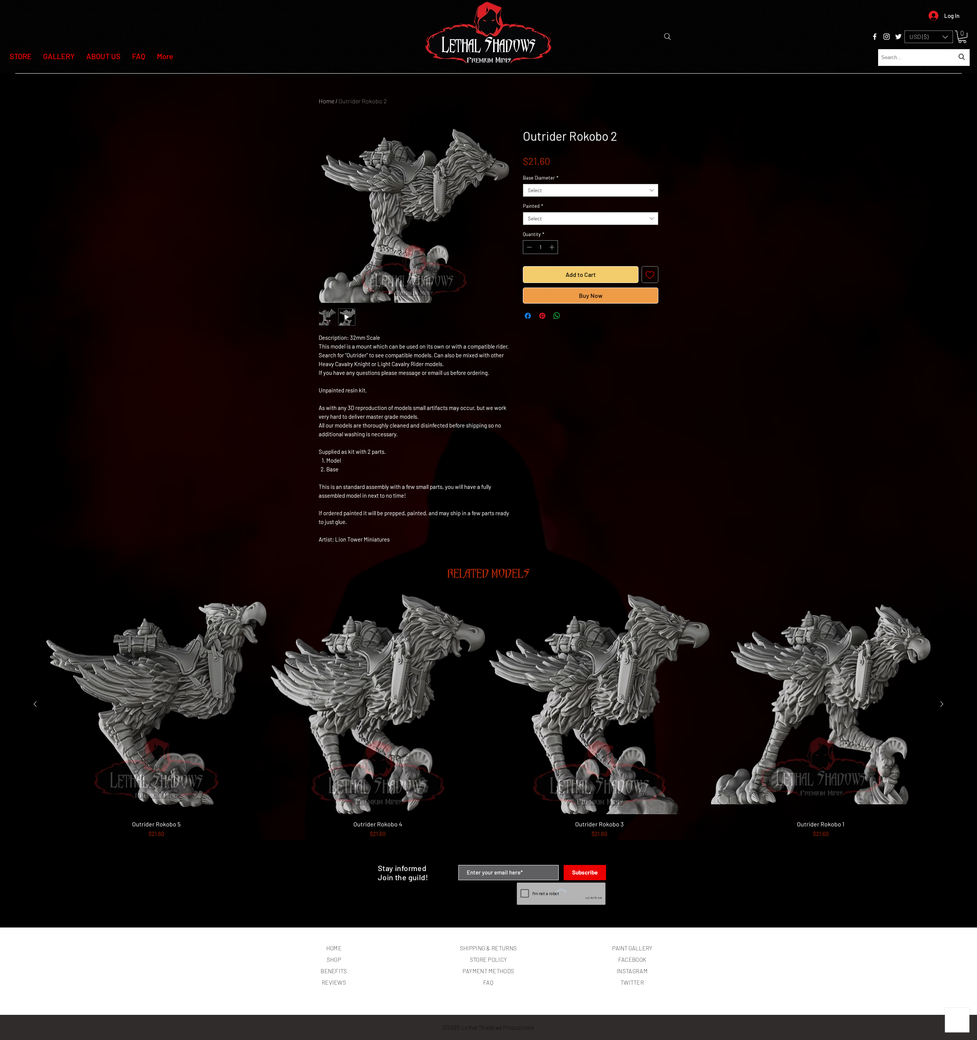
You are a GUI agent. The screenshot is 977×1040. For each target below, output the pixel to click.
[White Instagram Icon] (886, 36)
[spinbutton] (540, 247)
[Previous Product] (35, 704)
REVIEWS (334, 982)
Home (326, 100)
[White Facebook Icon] (875, 36)
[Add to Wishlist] (650, 274)
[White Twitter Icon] (898, 36)
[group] (488, 726)
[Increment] (552, 247)
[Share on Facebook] (527, 315)
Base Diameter (540, 178)
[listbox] (928, 37)
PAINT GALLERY (632, 948)
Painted (533, 206)
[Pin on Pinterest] (542, 315)
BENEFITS (334, 971)
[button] (928, 37)
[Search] (667, 37)
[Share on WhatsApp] (556, 315)
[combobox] (924, 57)
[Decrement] (528, 247)
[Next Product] (941, 704)
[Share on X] (571, 315)
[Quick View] (156, 705)
